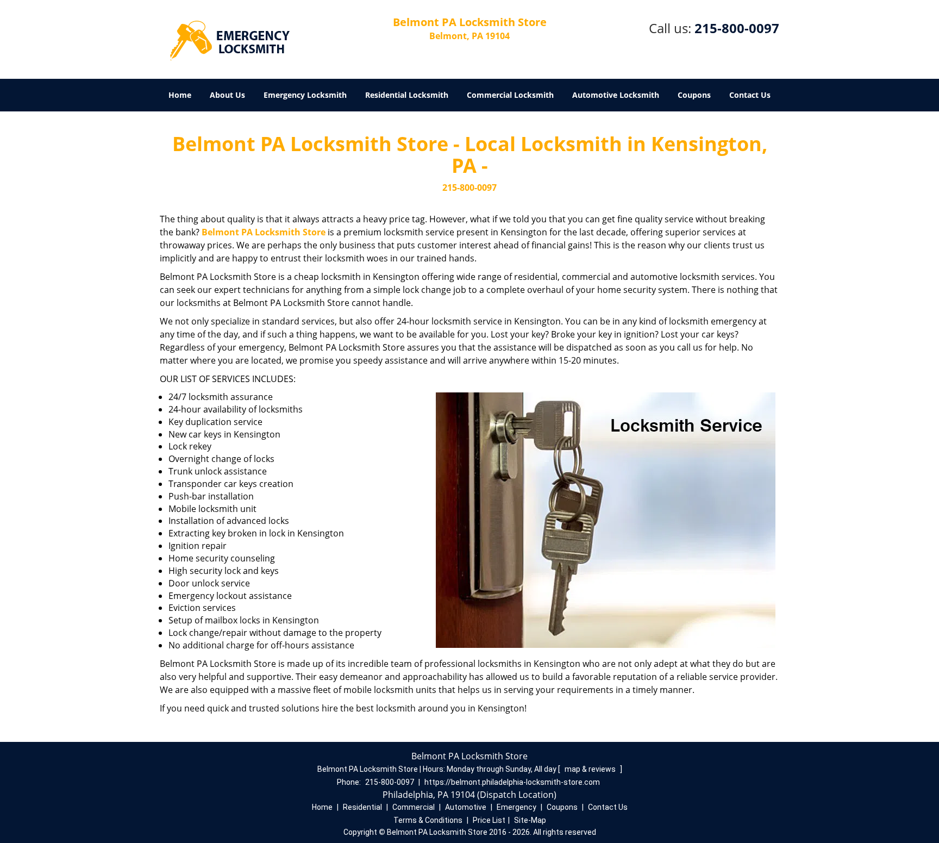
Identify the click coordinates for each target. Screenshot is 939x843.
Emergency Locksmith (305, 95)
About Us (227, 95)
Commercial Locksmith (510, 95)
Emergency (516, 807)
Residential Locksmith (406, 95)
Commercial (413, 807)
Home (179, 95)
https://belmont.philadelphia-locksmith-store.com (512, 782)
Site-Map (530, 820)
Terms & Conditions (427, 820)
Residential (362, 807)
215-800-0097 (736, 28)
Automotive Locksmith (615, 95)
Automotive (465, 807)
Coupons (694, 95)
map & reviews (591, 769)
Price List (489, 820)
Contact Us (750, 95)
